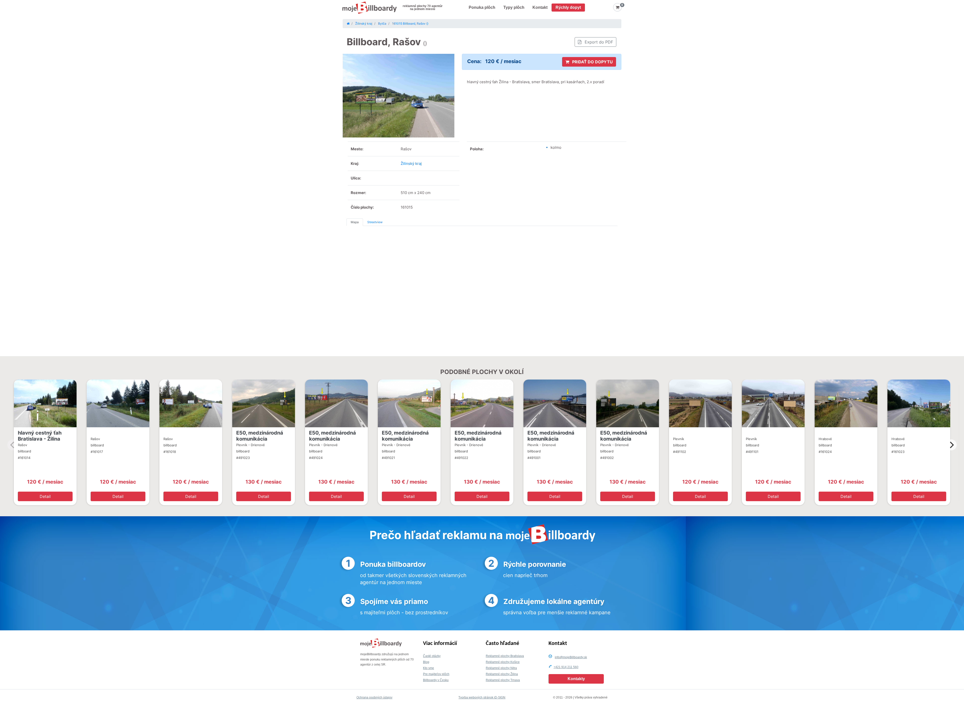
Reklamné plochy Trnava (503, 680)
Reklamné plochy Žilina (502, 674)
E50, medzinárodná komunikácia (259, 436)
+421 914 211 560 (566, 667)
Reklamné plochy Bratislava (505, 656)
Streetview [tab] (375, 222)
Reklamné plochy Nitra (501, 668)
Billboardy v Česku (436, 680)
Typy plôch (513, 7)
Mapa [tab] (355, 222)
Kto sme (428, 668)
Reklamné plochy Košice (503, 662)
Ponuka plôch (482, 7)
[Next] (951, 444)
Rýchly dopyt (568, 7)
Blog (426, 662)
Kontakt (540, 7)
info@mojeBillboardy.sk (571, 657)
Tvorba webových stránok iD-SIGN (481, 697)
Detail (45, 496)
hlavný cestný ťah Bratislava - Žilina (40, 436)
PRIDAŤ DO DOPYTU (592, 61)
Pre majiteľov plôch (436, 674)
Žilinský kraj (411, 163)
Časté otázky (432, 656)
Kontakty (576, 679)
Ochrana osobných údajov (374, 697)
